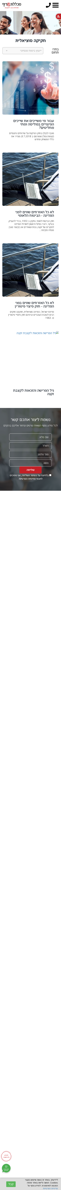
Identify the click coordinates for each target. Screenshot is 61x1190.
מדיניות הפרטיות (27, 478)
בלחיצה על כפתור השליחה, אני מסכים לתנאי (29, 477)
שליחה (31, 470)
